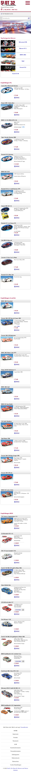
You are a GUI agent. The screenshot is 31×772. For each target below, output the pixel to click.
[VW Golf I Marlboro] (7, 429)
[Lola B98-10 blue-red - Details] (17, 252)
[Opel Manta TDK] (7, 446)
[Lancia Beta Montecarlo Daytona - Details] (17, 98)
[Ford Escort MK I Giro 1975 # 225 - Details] (17, 683)
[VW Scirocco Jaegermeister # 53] (7, 523)
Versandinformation (15, 751)
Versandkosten (24, 727)
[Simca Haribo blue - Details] (17, 597)
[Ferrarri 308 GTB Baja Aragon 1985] (7, 462)
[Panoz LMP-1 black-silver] (7, 109)
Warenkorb (15, 741)
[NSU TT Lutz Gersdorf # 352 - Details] (17, 563)
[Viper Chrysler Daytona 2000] (7, 144)
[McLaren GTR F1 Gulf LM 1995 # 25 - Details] (17, 700)
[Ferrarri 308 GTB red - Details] (17, 485)
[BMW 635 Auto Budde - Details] (17, 416)
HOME (15, 730)
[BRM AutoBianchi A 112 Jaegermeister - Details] (17, 717)
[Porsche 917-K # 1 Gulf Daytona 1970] (7, 196)
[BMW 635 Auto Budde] (7, 411)
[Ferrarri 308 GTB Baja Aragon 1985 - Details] (17, 468)
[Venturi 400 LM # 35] (5, 219)
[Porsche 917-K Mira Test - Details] (17, 287)
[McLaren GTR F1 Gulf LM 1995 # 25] (7, 697)
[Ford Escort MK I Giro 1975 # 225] (7, 679)
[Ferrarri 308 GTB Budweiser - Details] (17, 347)
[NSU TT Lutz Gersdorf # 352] (7, 559)
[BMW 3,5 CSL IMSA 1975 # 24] (7, 128)
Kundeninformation (15, 747)
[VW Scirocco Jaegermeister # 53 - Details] (17, 528)
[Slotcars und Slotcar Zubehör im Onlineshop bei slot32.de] (8, 5)
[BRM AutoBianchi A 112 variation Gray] (7, 663)
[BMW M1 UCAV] (7, 179)
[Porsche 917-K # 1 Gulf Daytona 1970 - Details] (17, 201)
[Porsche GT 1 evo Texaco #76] (7, 230)
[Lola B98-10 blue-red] (7, 248)
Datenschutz (15, 761)
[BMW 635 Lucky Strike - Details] (17, 502)
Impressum (15, 734)
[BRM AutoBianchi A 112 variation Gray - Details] (17, 666)
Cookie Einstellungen (15, 764)
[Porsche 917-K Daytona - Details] (17, 166)
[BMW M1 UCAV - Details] (17, 184)
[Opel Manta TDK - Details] (17, 450)
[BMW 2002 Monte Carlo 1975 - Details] (17, 365)
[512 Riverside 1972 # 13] (7, 543)
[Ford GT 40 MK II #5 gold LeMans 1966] (7, 576)
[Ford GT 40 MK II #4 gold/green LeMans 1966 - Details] (17, 649)
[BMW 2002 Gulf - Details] (17, 399)
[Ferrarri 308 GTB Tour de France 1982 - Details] (17, 330)
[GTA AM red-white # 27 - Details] (17, 614)
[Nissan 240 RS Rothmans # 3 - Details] (17, 382)
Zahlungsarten (15, 754)
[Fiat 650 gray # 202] (7, 626)
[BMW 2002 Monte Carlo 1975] (7, 360)
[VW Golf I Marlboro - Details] (17, 433)
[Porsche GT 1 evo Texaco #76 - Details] (17, 235)
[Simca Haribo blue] (7, 594)
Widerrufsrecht (15, 758)
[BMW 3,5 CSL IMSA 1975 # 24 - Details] (17, 132)
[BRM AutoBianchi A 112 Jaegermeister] (7, 714)
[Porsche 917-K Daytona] (7, 161)
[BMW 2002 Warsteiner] (7, 308)
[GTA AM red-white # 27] (7, 612)
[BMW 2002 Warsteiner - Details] (17, 313)
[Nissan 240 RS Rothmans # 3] (7, 378)
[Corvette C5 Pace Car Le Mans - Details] (17, 270)
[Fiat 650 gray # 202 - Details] (17, 631)
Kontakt (15, 737)
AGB (15, 744)
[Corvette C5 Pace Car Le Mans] (7, 265)
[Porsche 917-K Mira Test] (7, 282)
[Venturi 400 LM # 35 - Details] (17, 218)
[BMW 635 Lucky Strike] (7, 497)
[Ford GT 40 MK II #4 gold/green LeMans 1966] (7, 646)
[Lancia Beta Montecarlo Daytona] (7, 93)
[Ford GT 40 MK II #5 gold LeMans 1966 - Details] (17, 580)
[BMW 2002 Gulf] (7, 393)
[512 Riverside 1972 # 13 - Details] (17, 546)
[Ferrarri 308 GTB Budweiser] (7, 342)
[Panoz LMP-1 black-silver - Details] (17, 115)
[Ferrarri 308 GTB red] (7, 480)
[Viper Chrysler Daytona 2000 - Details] (17, 149)
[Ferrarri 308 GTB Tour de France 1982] (7, 325)
